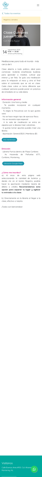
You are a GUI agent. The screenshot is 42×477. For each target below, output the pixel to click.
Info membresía (9, 140)
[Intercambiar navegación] (38, 5)
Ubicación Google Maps (13, 163)
